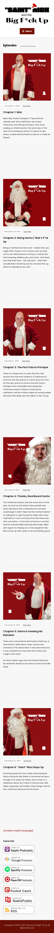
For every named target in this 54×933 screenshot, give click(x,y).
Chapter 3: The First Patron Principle (25, 367)
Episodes (27, 106)
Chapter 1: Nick (12, 112)
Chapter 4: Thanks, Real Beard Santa (26, 496)
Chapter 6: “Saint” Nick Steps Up (23, 767)
